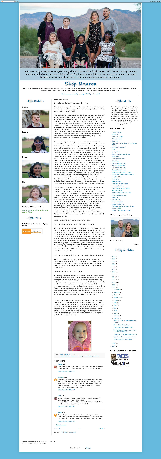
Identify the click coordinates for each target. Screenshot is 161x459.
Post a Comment (61, 425)
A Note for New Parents (119, 147)
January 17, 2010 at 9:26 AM (66, 421)
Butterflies (115, 141)
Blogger (88, 448)
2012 (114, 282)
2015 (114, 274)
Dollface (60, 377)
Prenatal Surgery (117, 190)
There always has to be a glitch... (123, 339)
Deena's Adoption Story (119, 167)
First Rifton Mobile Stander (120, 183)
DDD (69, 356)
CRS (65, 356)
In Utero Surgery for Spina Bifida (121, 192)
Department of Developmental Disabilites (81, 356)
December (117, 289)
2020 (114, 261)
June (115, 305)
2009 (114, 343)
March (116, 313)
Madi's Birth (115, 134)
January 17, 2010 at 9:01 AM (66, 406)
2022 (114, 256)
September (117, 297)
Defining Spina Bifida (118, 158)
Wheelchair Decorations (119, 195)
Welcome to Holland (118, 204)
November (117, 292)
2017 (114, 269)
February (117, 316)
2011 (113, 285)
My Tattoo (115, 197)
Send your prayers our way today (123, 327)
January (116, 318)
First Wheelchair (117, 177)
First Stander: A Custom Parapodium (123, 174)
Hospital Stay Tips (117, 136)
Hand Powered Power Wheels (121, 188)
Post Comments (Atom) (69, 432)
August (116, 300)
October (116, 295)
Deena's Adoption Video (119, 170)
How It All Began (117, 132)
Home (80, 429)
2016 (114, 272)
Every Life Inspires (117, 202)
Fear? (113, 149)
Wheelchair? (115, 161)
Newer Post (58, 429)
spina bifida (96, 356)
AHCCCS (61, 356)
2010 (114, 287)
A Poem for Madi (117, 139)
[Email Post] (74, 354)
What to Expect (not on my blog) (121, 210)
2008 (114, 346)
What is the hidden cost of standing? (124, 337)
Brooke (60, 364)
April (115, 310)
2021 (114, 259)
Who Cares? (115, 156)
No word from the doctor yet (122, 325)
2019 (114, 264)
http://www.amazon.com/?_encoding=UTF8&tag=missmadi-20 (80, 94)
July (115, 302)
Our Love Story (116, 199)
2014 (114, 277)
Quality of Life (116, 152)
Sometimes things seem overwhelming (125, 334)
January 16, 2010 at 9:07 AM (66, 389)
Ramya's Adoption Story (119, 163)
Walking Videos (116, 181)
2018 (114, 266)
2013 (114, 279)
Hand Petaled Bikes (118, 186)
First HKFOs (115, 179)
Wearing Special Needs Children (122, 172)
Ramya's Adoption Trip (118, 165)
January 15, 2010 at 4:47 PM (66, 371)
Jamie (60, 412)
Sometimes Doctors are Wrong (121, 154)
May (115, 308)
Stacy (59, 395)
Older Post (102, 429)
